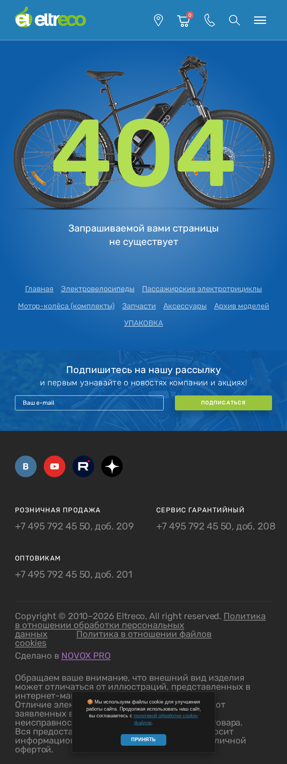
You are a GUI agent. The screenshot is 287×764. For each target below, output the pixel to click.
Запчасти (139, 305)
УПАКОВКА (143, 323)
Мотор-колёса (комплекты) (66, 305)
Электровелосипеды (98, 288)
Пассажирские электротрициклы (202, 288)
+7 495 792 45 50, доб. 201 (73, 575)
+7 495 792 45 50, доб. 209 (74, 526)
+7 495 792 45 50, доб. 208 (216, 526)
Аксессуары (185, 305)
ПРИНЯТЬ (143, 739)
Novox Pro (86, 655)
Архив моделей (241, 305)
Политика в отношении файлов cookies (113, 638)
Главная (39, 288)
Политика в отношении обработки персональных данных (140, 625)
